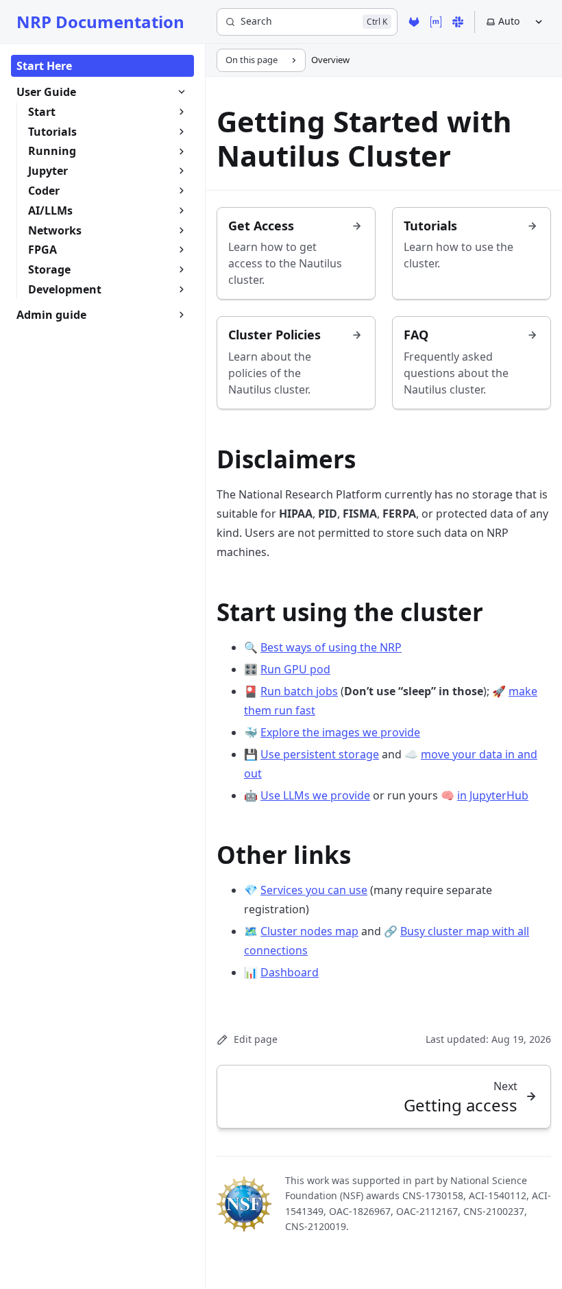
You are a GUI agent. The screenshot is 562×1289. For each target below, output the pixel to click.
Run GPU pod (295, 669)
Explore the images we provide (340, 732)
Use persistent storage (319, 754)
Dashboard (289, 972)
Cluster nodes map (309, 931)
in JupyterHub (492, 795)
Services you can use (313, 890)
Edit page (256, 1039)
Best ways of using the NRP (331, 647)
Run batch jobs (299, 691)
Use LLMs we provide (315, 795)
